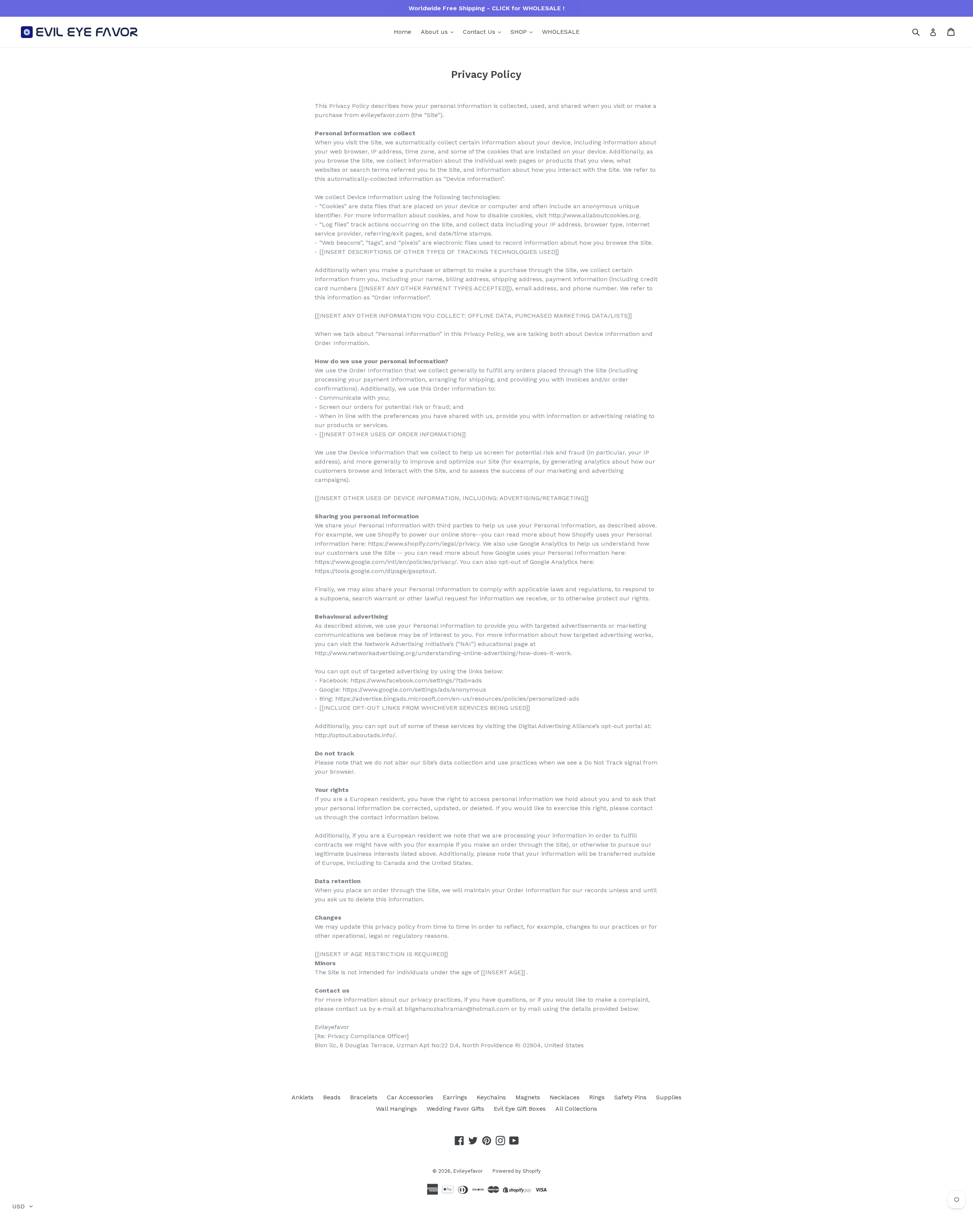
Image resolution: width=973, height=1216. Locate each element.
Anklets (303, 1097)
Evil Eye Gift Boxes (520, 1108)
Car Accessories (410, 1097)
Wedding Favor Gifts (455, 1108)
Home (402, 31)
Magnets (527, 1097)
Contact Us (480, 31)
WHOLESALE (561, 31)
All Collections (576, 1108)
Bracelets (363, 1097)
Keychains (491, 1097)
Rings (597, 1097)
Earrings (455, 1097)
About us (435, 31)
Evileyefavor (468, 1171)
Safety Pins (630, 1097)
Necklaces (565, 1097)
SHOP (519, 31)
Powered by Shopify (516, 1171)
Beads (332, 1097)
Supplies (668, 1097)
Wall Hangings (396, 1108)
